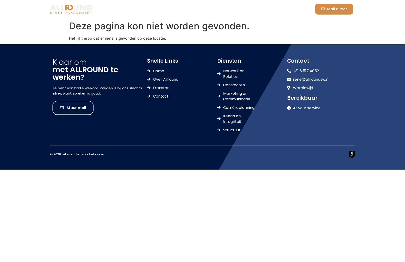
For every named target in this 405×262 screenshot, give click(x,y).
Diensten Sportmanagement (205, 9)
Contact (261, 9)
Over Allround (149, 9)
